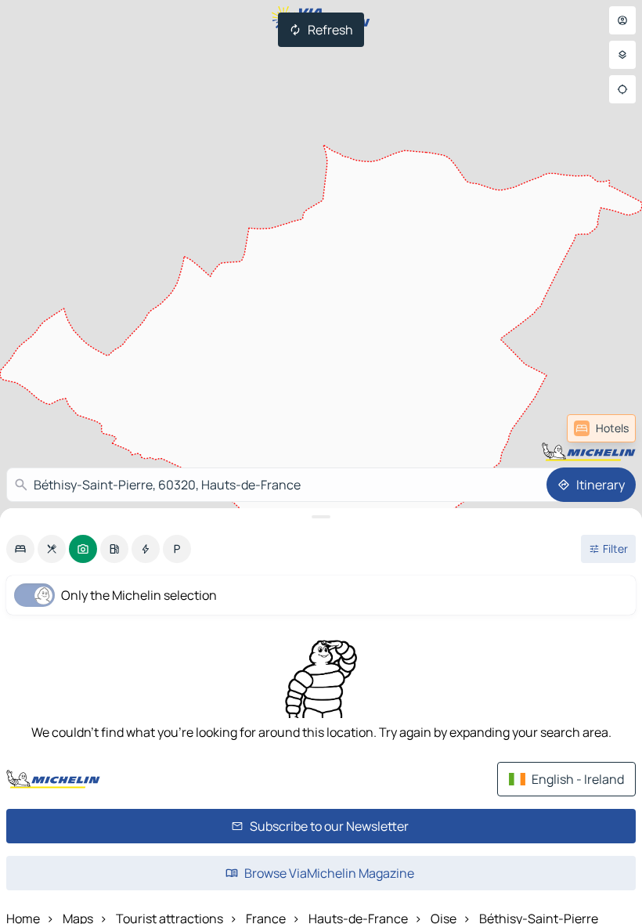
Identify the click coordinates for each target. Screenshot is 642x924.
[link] (601, 428)
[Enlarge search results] (321, 516)
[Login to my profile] (622, 20)
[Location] (622, 89)
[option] (20, 549)
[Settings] (622, 55)
